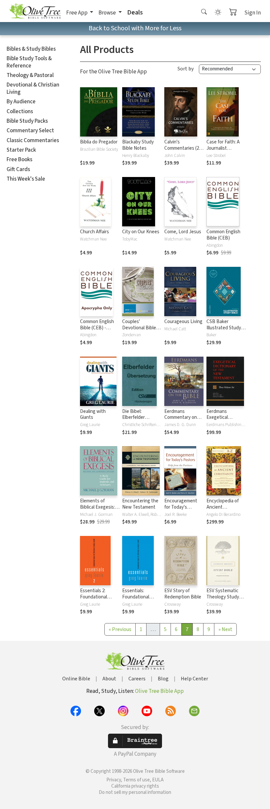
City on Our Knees (140, 231)
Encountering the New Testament (140, 504)
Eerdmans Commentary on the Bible (180, 417)
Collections (20, 111)
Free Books (19, 160)
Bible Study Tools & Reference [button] (29, 62)
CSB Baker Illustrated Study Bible (223, 328)
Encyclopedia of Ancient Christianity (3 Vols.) (222, 510)
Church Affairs (94, 231)
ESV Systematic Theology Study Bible (222, 597)
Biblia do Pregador (99, 142)
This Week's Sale (26, 179)
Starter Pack (21, 150)
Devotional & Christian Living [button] (33, 88)
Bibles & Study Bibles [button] (31, 49)
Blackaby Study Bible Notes (138, 145)
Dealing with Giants (93, 414)
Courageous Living (183, 321)
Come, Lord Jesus (182, 231)
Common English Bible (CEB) (223, 234)
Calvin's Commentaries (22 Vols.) (182, 148)
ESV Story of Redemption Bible (182, 593)
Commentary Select (30, 131)
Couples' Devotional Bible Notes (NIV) (139, 328)
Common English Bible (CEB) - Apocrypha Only (97, 328)
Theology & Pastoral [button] (30, 75)
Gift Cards (18, 169)
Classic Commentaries (33, 140)
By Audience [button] (21, 102)
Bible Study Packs (27, 121)
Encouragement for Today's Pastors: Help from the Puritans (183, 510)
